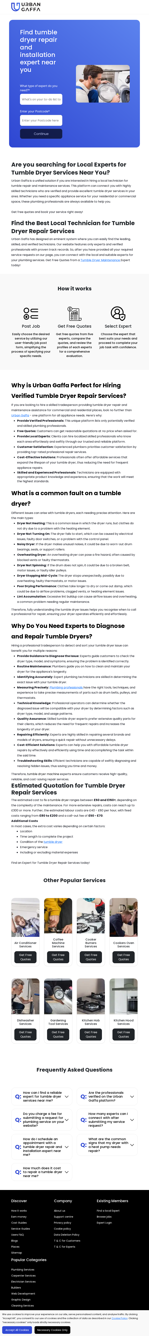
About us (59, 1211)
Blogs (14, 1241)
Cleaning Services (22, 1305)
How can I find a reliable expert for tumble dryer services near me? (38, 1096)
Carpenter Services (23, 1275)
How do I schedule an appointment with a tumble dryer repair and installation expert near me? (38, 1147)
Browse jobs (104, 1217)
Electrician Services (23, 1281)
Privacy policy (62, 1223)
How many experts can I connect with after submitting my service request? (104, 1119)
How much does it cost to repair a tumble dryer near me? (38, 1172)
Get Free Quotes (25, 957)
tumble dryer (53, 842)
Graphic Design (21, 1299)
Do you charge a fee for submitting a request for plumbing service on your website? (39, 1119)
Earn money (19, 1217)
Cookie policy (62, 1229)
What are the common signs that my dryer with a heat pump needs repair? (104, 1145)
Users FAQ (17, 1235)
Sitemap (16, 1253)
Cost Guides (19, 1223)
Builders (16, 1287)
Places (15, 1247)
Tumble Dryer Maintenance (100, 260)
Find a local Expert (108, 1211)
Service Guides (20, 1229)
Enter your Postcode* (35, 111)
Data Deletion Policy (66, 1235)
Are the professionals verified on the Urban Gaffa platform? (102, 1096)
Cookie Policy (120, 1318)
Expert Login (104, 1223)
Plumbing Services (22, 1269)
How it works (19, 1211)
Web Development (23, 1293)
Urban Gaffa (20, 415)
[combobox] (41, 99)
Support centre (63, 1217)
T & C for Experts (64, 1247)
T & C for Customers (67, 1241)
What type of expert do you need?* (38, 88)
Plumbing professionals (66, 687)
